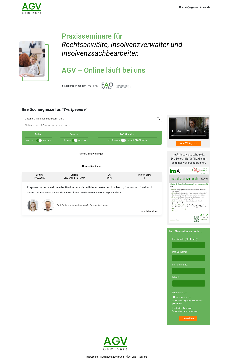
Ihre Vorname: (179, 252)
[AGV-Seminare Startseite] (32, 7)
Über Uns (131, 356)
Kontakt (142, 356)
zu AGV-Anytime (188, 143)
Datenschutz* (179, 292)
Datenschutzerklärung (112, 356)
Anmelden (188, 318)
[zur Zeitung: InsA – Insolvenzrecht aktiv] (189, 194)
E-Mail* (176, 277)
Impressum (92, 356)
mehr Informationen (150, 211)
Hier (174, 308)
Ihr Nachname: (180, 264)
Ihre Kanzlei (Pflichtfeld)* (185, 239)
